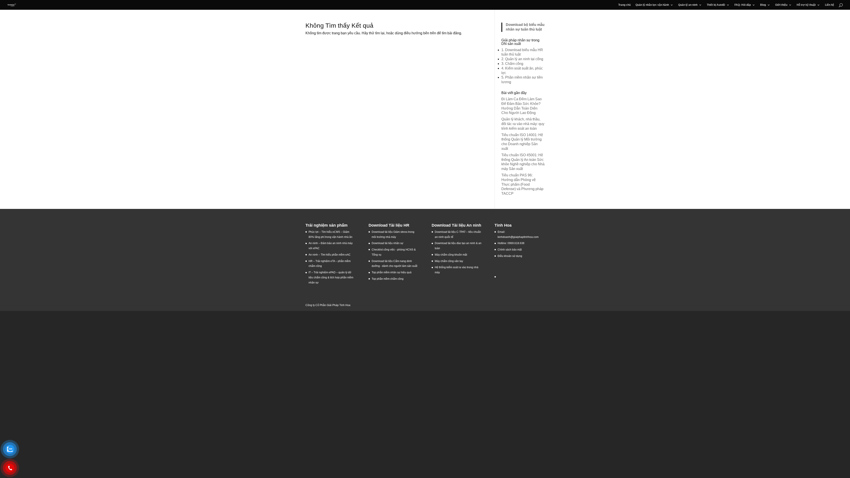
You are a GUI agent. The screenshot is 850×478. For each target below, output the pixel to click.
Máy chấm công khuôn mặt (451, 254)
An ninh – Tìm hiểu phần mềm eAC (330, 254)
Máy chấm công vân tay (449, 261)
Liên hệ (829, 4)
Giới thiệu (781, 4)
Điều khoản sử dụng (510, 256)
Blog (763, 4)
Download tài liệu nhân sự (387, 243)
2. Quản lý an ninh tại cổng (522, 59)
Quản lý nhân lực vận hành (652, 4)
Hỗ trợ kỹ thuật (806, 4)
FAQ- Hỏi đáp (742, 4)
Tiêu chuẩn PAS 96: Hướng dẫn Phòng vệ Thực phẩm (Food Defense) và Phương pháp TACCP (522, 184)
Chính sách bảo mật (510, 249)
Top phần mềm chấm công (388, 278)
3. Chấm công (512, 64)
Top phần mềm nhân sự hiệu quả (391, 272)
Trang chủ (624, 4)
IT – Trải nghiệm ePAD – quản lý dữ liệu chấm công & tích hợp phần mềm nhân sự (331, 277)
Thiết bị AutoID (716, 4)
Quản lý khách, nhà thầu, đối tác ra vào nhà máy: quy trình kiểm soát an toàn (522, 123)
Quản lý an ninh (687, 4)
